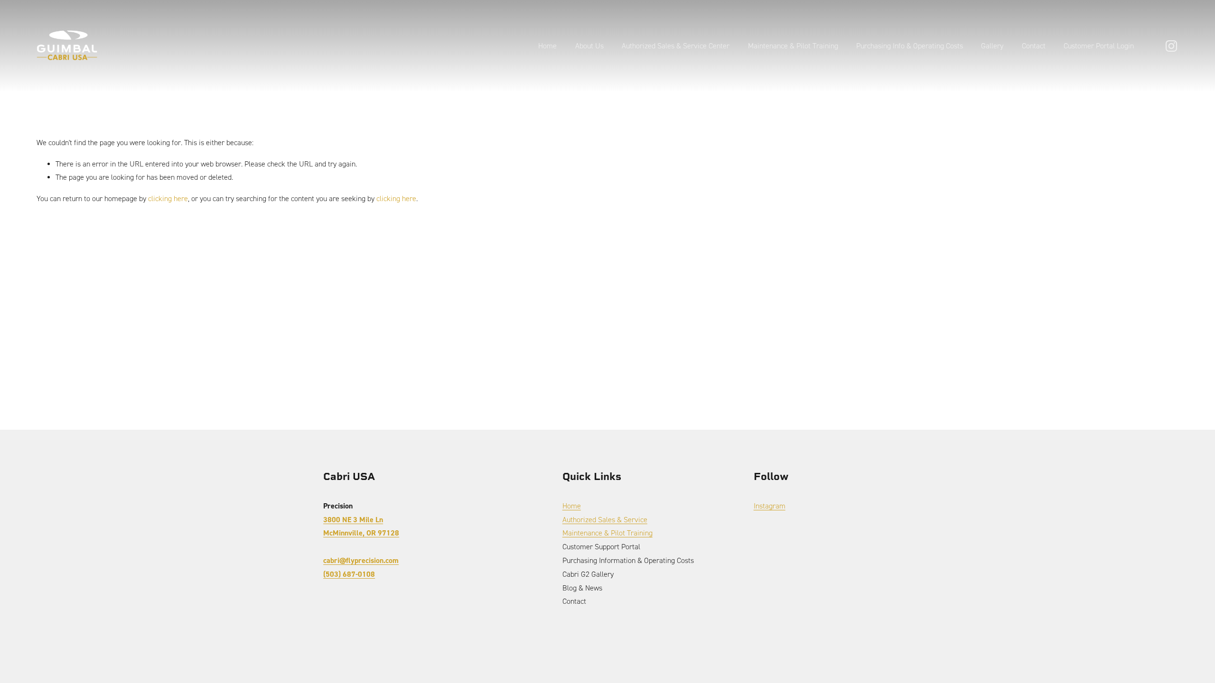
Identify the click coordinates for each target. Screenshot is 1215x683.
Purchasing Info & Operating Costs (909, 45)
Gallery (992, 45)
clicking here (168, 198)
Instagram (769, 505)
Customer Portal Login (1099, 45)
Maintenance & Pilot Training (793, 45)
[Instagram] (1171, 46)
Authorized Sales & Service (604, 519)
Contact (1034, 45)
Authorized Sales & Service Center (675, 45)
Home (547, 45)
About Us (589, 45)
